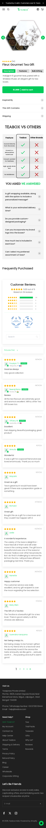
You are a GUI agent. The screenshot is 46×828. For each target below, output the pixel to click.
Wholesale (7, 771)
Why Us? (29, 740)
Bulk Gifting (37, 71)
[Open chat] (41, 823)
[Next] (43, 3)
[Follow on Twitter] (10, 813)
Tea (27, 722)
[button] (7, 61)
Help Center (7, 735)
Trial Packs (30, 726)
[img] (10, 359)
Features (23, 71)
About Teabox (8, 740)
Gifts (27, 735)
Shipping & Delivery (11, 744)
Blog (4, 762)
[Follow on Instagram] (16, 813)
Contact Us (7, 731)
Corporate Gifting (10, 776)
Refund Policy (8, 758)
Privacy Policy (8, 753)
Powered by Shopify (29, 821)
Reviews (29, 744)
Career (5, 767)
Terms (5, 749)
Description (9, 71)
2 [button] (20, 669)
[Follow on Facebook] (4, 813)
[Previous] (2, 3)
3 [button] (23, 669)
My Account (7, 726)
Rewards (29, 749)
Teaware (29, 731)
